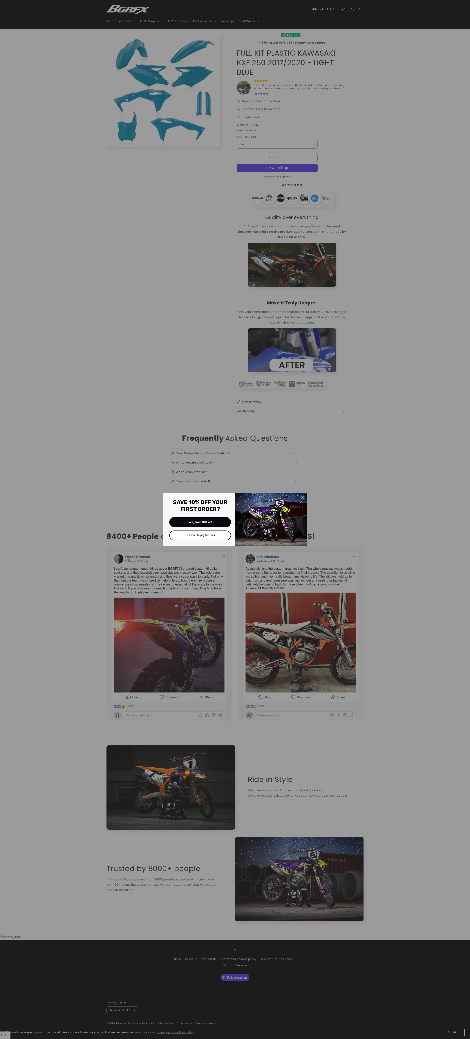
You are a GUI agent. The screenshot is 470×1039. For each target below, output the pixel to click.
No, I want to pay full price (200, 535)
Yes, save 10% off (200, 522)
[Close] (302, 497)
